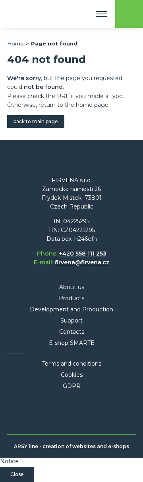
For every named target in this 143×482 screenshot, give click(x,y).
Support (71, 320)
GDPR (72, 386)
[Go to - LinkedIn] (63, 412)
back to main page (36, 121)
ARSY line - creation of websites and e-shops (71, 446)
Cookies (72, 374)
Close (17, 474)
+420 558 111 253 (82, 253)
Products (71, 298)
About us (71, 287)
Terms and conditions (71, 363)
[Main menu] (101, 14)
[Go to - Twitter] (78, 412)
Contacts (71, 331)
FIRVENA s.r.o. (35, 14)
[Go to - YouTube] (93, 412)
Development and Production (71, 309)
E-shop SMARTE (72, 342)
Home (15, 43)
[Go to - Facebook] (48, 412)
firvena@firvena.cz (82, 262)
